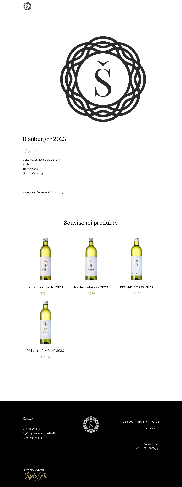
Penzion (143, 422)
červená (42, 192)
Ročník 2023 (55, 192)
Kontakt (152, 428)
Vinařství (127, 422)
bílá (55, 246)
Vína (155, 422)
